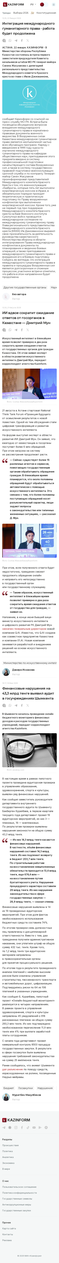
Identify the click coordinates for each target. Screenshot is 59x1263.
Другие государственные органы (24, 287)
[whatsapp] (10, 41)
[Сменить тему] (44, 4)
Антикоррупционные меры (16, 1204)
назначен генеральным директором (24, 628)
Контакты (7, 1234)
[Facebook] (22, 41)
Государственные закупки (16, 1210)
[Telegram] (16, 41)
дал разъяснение (12, 1069)
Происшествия (10, 1145)
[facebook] (21, 1127)
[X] (27, 41)
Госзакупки (25, 1088)
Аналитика (8, 1157)
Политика (7, 1151)
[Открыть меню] (53, 4)
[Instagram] (4, 41)
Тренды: (6, 13)
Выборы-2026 (20, 12)
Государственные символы (17, 1198)
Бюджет (8, 1088)
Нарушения (45, 1088)
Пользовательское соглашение (19, 1186)
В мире (6, 1168)
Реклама (7, 1240)
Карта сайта (9, 1228)
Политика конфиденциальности (19, 1192)
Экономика (8, 1163)
